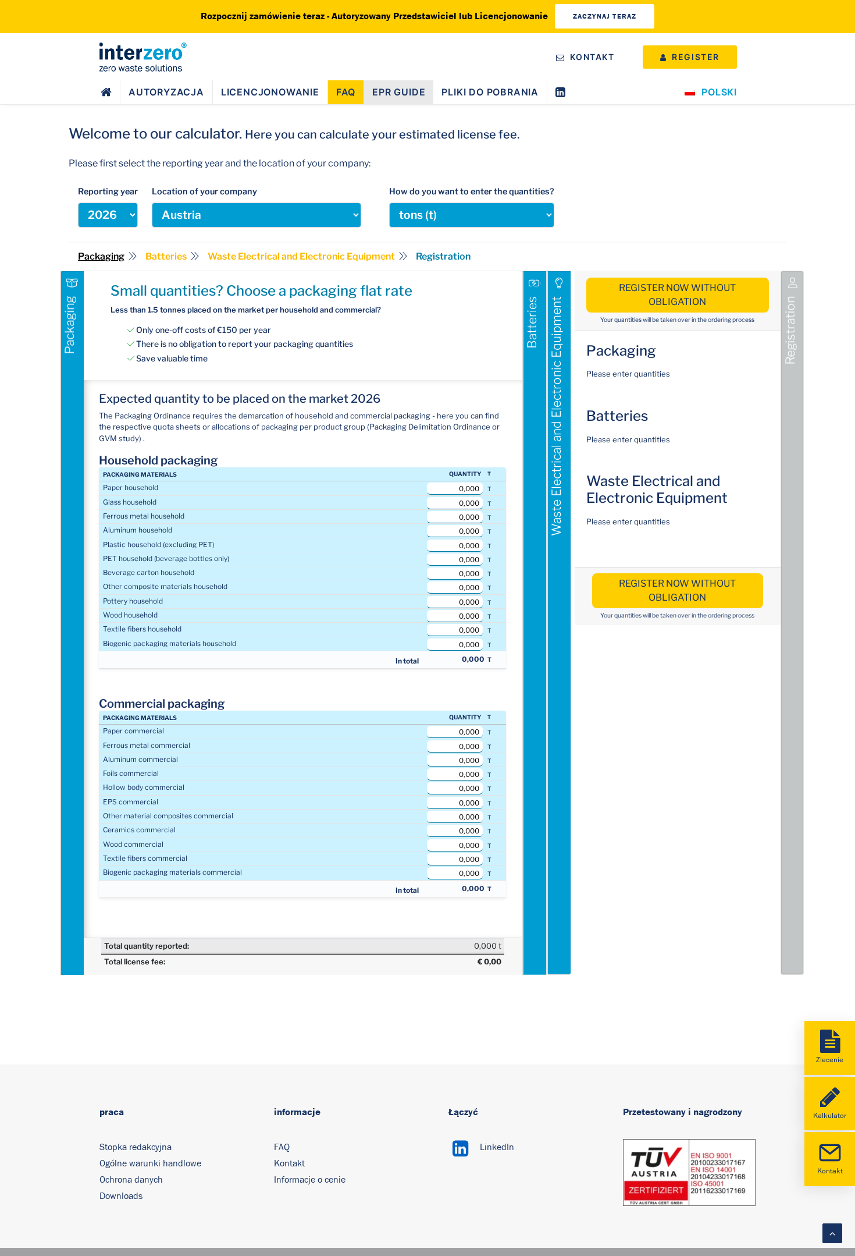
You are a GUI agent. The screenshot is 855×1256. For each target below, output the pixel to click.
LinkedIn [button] (497, 1147)
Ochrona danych (131, 1179)
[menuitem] (587, 56)
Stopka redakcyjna (135, 1147)
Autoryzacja (166, 92)
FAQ (345, 92)
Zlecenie (829, 1060)
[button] (460, 1153)
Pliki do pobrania (490, 92)
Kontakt (289, 1163)
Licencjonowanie (270, 92)
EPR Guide (398, 92)
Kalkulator (829, 1116)
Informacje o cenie (309, 1179)
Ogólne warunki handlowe (150, 1163)
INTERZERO (116, 75)
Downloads (120, 1196)
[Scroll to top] (832, 1232)
